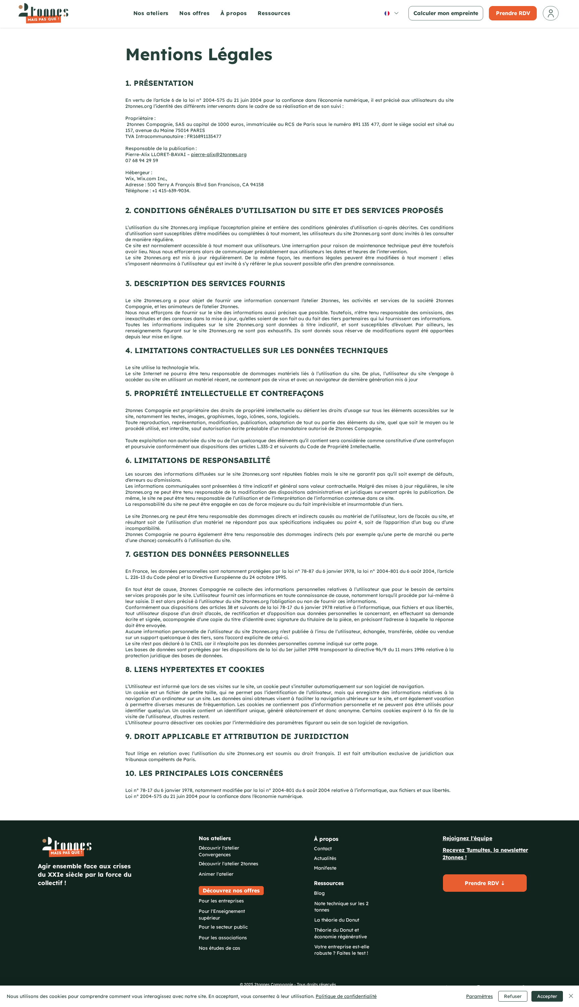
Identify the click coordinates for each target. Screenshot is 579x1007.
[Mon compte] (551, 13)
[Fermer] (571, 996)
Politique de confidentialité (346, 996)
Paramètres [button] (479, 996)
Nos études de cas (219, 948)
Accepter (547, 996)
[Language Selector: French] (391, 13)
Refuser (513, 996)
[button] (277, 13)
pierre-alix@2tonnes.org (219, 154)
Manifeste (325, 868)
